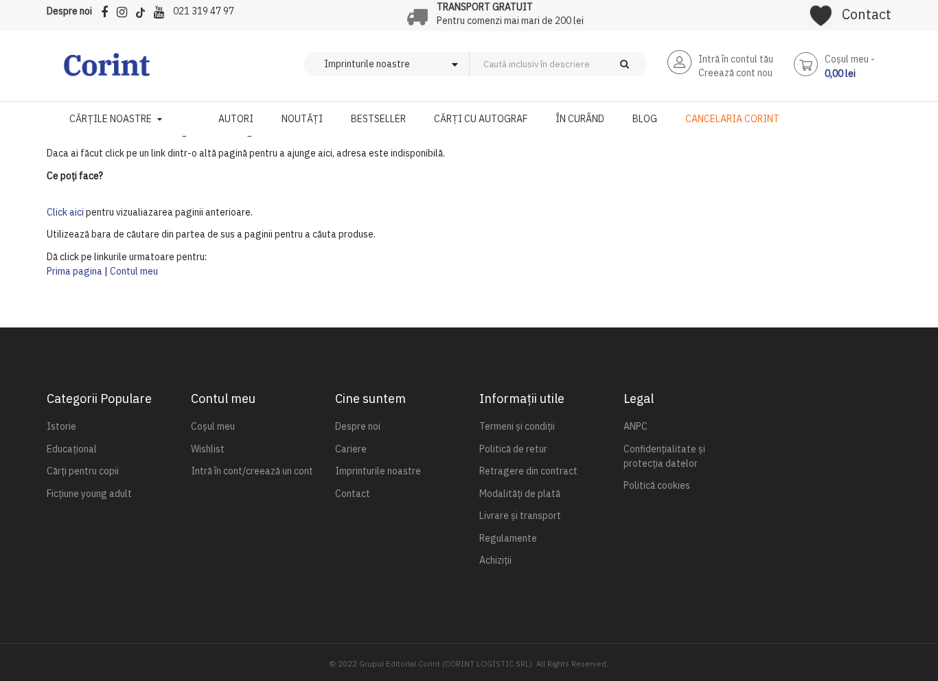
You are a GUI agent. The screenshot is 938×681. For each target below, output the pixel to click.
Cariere (351, 449)
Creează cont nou (735, 73)
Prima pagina (74, 271)
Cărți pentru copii (83, 471)
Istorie (61, 426)
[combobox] (581, 64)
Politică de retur (513, 449)
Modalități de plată (519, 493)
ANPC (636, 426)
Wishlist (208, 449)
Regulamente (508, 538)
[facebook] (108, 10)
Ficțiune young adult (89, 493)
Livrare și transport (520, 515)
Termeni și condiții (517, 426)
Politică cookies (657, 485)
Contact (866, 14)
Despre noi (69, 11)
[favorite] (821, 11)
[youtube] (162, 10)
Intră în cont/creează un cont (252, 471)
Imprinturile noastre (378, 471)
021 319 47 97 (203, 11)
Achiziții (495, 560)
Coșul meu (213, 426)
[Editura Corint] (107, 71)
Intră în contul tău (735, 59)
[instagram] (125, 10)
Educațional (72, 449)
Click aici (65, 212)
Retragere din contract (528, 471)
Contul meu (134, 271)
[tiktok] (144, 10)
